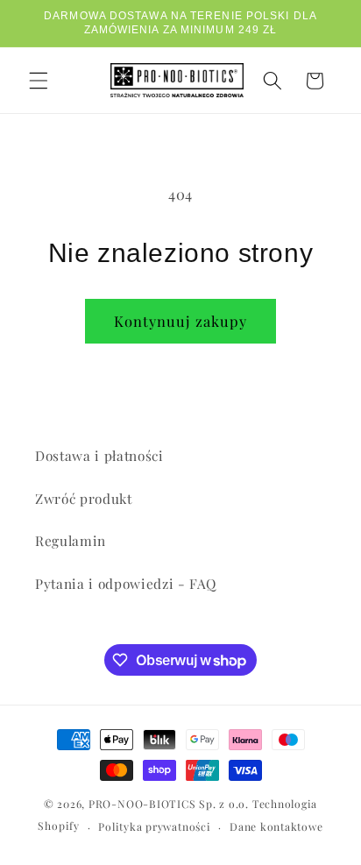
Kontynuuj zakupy (181, 320)
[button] (39, 81)
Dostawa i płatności (99, 455)
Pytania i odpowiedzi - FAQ (125, 583)
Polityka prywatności (154, 826)
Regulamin (70, 540)
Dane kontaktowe (276, 826)
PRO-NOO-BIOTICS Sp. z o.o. (170, 804)
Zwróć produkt (83, 498)
